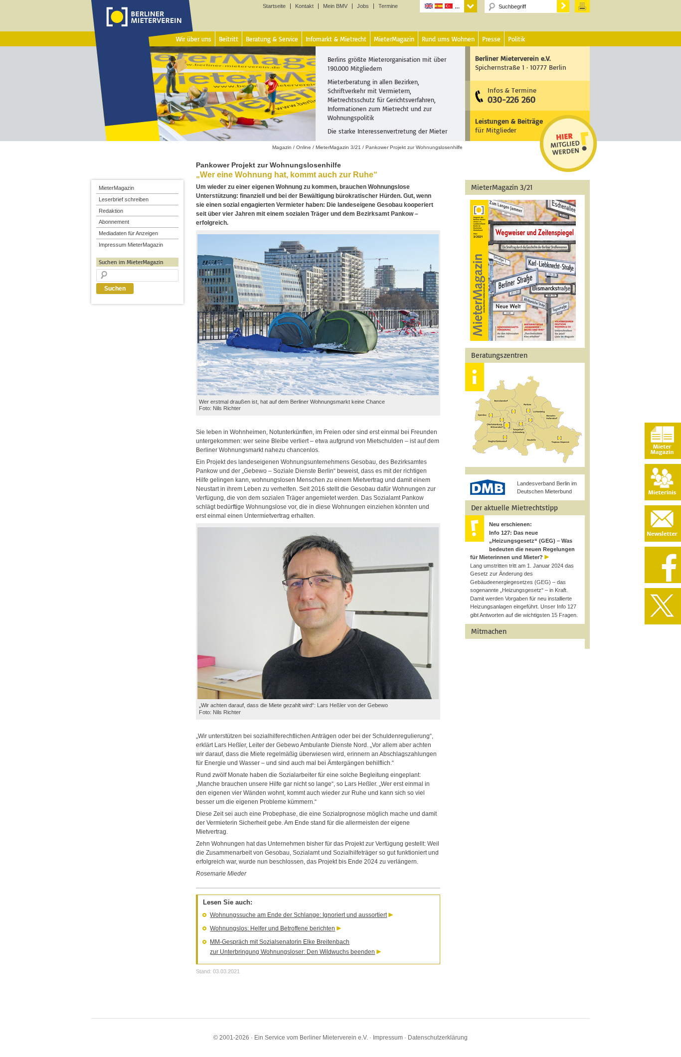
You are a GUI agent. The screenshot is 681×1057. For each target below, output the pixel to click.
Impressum (388, 1037)
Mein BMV (335, 6)
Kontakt (304, 6)
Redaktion (111, 211)
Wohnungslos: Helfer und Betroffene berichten (272, 928)
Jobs (363, 6)
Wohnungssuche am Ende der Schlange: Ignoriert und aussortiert (298, 914)
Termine (388, 6)
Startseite (274, 6)
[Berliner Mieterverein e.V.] (142, 26)
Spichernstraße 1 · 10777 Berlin (520, 62)
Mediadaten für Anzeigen (128, 233)
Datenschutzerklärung (438, 1037)
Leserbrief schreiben (124, 199)
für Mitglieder (509, 125)
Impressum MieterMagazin (131, 245)
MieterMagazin (116, 188)
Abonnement (114, 222)
